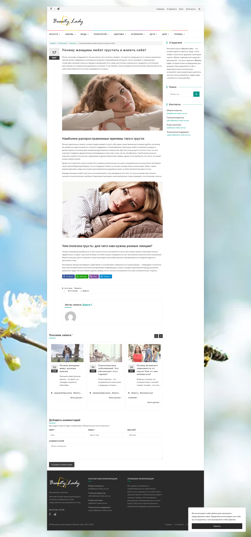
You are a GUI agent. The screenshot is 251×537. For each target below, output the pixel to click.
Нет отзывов (73, 291)
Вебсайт (131, 430)
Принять (217, 526)
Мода (84, 34)
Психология (100, 34)
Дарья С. (86, 291)
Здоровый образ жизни (63, 393)
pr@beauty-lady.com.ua (176, 127)
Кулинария (137, 34)
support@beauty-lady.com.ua (178, 135)
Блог (181, 9)
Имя (51, 430)
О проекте (172, 9)
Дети (152, 34)
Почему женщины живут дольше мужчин (69, 368)
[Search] (196, 94)
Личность (73, 43)
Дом (164, 34)
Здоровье (119, 34)
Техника (178, 34)
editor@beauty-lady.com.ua (178, 120)
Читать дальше (76, 398)
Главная (160, 9)
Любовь (69, 34)
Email (91, 430)
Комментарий (56, 441)
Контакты (191, 9)
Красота (53, 34)
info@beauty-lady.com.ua (177, 113)
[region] (217, 519)
